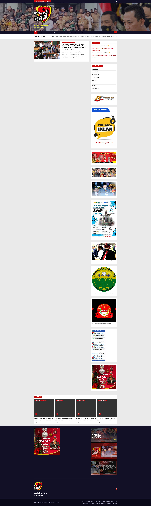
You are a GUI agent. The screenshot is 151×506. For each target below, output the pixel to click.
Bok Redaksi (88, 501)
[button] (113, 32)
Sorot (83, 400)
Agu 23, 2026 (81, 422)
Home (52, 36)
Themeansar (56, 502)
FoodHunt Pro (95, 72)
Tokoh (76, 32)
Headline (64, 42)
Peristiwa (93, 503)
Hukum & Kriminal (38, 400)
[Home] (35, 32)
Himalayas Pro (95, 88)
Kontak (104, 501)
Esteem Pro (94, 80)
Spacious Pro (95, 69)
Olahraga (53, 32)
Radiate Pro (94, 83)
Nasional (68, 42)
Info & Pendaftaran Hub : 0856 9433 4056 (101, 237)
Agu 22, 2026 (102, 422)
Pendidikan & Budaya (67, 32)
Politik (59, 32)
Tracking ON (102, 360)
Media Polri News (41, 25)
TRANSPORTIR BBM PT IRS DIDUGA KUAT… (98, 334)
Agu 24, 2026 (39, 422)
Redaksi (71, 49)
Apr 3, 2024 (66, 49)
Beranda (41, 32)
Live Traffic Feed (98, 330)
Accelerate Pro (95, 77)
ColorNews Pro (95, 74)
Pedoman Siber (114, 501)
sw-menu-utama (102, 503)
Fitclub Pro (94, 86)
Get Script (95, 360)
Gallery (81, 32)
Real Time (98, 360)
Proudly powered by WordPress (40, 502)
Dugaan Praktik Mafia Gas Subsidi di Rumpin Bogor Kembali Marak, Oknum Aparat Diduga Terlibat (43, 420)
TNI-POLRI (72, 42)
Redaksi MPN (45, 422)
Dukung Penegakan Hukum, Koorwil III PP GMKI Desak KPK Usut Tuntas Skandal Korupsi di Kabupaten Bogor (86, 420)
